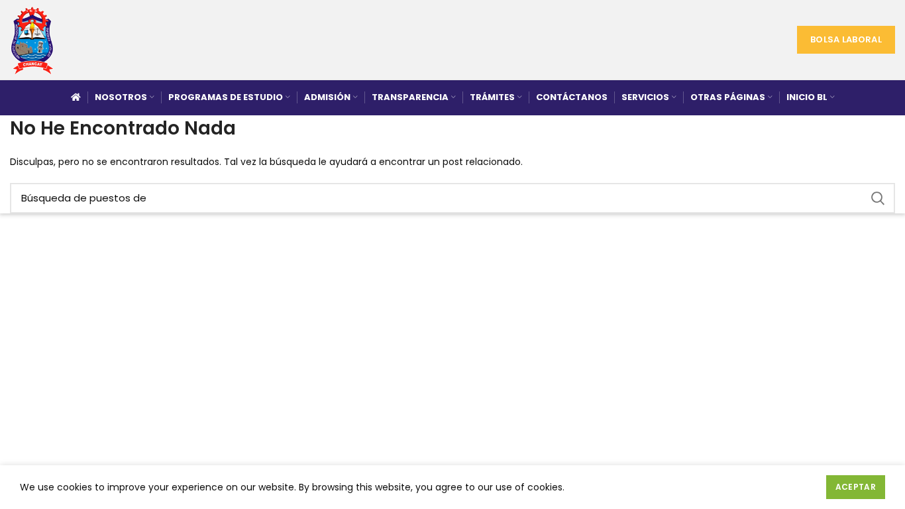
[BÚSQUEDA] (877, 198)
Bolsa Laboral (846, 39)
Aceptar (855, 486)
